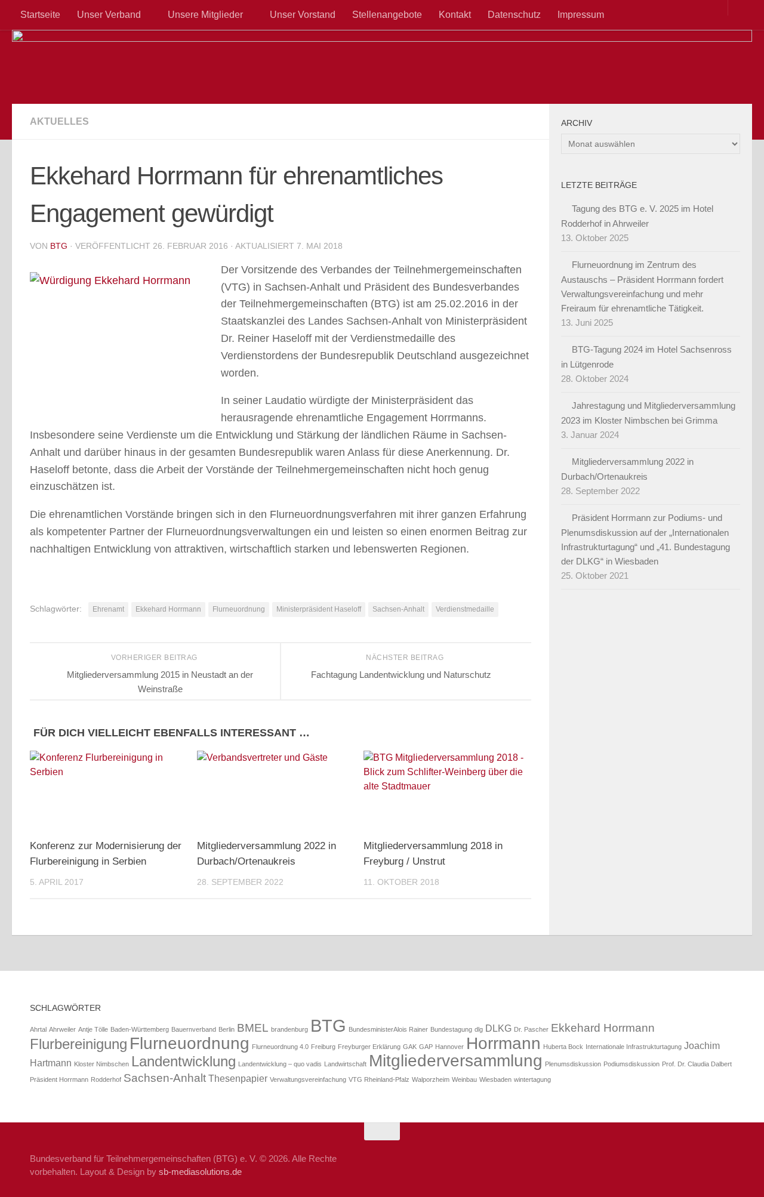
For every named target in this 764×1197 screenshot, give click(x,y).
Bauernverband (193, 1029)
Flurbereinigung (78, 1044)
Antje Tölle (93, 1029)
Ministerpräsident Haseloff (318, 609)
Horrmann (503, 1043)
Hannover (449, 1046)
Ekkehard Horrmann (168, 609)
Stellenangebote (387, 15)
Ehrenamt (108, 609)
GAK (410, 1046)
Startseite (40, 15)
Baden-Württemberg (139, 1029)
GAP (426, 1046)
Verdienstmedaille (465, 609)
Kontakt (455, 15)
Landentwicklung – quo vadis (280, 1064)
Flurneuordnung (238, 609)
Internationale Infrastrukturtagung (634, 1046)
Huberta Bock (563, 1046)
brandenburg (289, 1029)
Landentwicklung (183, 1061)
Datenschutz (514, 15)
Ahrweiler (62, 1029)
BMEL (253, 1028)
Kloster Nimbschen (101, 1064)
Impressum (580, 15)
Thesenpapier (237, 1078)
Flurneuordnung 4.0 (280, 1046)
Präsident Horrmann (59, 1079)
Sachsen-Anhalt (398, 609)
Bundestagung (451, 1029)
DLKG (498, 1028)
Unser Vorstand (302, 15)
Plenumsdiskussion (573, 1064)
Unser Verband (109, 15)
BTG (58, 246)
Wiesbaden (495, 1079)
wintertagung (532, 1079)
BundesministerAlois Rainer (388, 1029)
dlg (479, 1029)
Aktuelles (59, 121)
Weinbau (464, 1079)
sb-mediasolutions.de (200, 1172)
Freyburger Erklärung (369, 1046)
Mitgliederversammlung (456, 1060)
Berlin (226, 1029)
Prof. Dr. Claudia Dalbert (697, 1064)
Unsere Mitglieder (205, 15)
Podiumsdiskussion (631, 1064)
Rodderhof (106, 1079)
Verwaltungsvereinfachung (308, 1079)
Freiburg (323, 1046)
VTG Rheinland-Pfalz (379, 1079)
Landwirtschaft (345, 1064)
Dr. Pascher (531, 1029)
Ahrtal (38, 1029)
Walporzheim (430, 1079)
